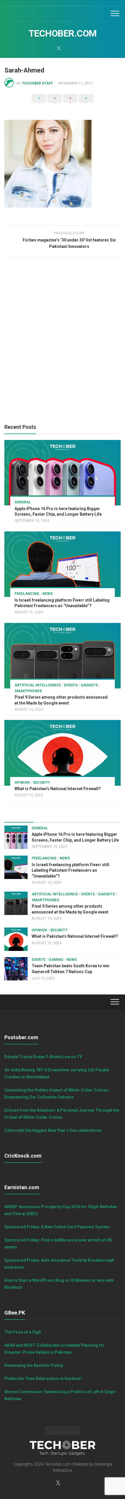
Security (41, 782)
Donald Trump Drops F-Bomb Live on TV (43, 1056)
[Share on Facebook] (54, 104)
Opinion (22, 782)
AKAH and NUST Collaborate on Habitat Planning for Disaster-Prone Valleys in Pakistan (54, 1349)
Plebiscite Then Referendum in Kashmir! (43, 1378)
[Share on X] (39, 104)
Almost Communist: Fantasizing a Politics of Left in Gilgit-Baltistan (60, 1395)
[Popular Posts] (48, 816)
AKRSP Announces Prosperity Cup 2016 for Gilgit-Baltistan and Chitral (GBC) (60, 1210)
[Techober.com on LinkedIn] (66, 48)
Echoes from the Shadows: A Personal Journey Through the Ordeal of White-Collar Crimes (61, 1114)
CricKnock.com (23, 1156)
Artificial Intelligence (38, 685)
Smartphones (28, 691)
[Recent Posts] (18, 816)
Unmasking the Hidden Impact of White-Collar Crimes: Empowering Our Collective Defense (56, 1093)
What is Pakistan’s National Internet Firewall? (58, 788)
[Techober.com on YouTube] (81, 48)
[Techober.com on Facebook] (43, 48)
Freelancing (27, 594)
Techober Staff (37, 83)
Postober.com (21, 1037)
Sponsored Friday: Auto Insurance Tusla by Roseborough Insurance (59, 1264)
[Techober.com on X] (58, 48)
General (23, 502)
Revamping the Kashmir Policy (33, 1365)
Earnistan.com (21, 1187)
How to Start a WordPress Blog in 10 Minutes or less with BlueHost (59, 1284)
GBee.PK (14, 1313)
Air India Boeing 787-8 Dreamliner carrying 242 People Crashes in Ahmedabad (56, 1073)
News (47, 594)
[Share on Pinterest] (70, 104)
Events (71, 685)
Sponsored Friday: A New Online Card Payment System (57, 1227)
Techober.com (62, 33)
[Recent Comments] (77, 816)
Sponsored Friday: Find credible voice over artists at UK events (58, 1243)
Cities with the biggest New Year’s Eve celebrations (53, 1130)
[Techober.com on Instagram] (51, 48)
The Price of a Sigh (22, 1332)
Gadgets (89, 685)
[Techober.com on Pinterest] (73, 48)
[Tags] (106, 816)
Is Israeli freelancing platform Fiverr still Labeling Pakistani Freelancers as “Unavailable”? (70, 870)
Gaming (56, 960)
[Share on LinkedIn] (86, 104)
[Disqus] (62, 342)
